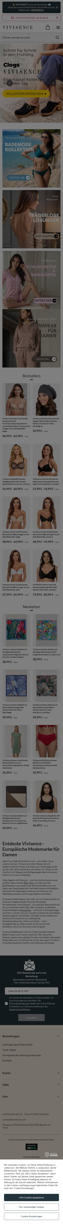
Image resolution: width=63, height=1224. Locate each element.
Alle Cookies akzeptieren (31, 1197)
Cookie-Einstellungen (31, 1216)
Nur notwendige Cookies (31, 1207)
